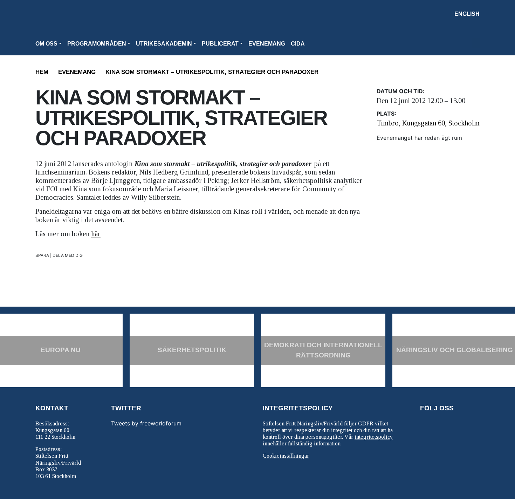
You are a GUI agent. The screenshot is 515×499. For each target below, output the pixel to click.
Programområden (96, 44)
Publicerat (220, 44)
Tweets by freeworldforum (146, 423)
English (467, 14)
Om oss (46, 44)
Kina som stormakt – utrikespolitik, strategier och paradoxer (211, 72)
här (96, 234)
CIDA (298, 44)
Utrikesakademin (164, 44)
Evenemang (266, 44)
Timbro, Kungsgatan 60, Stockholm (428, 123)
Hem (41, 72)
